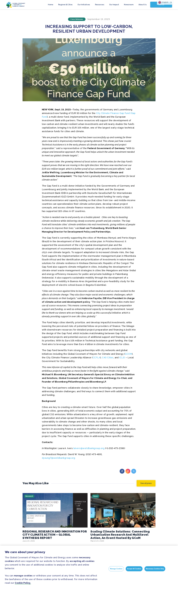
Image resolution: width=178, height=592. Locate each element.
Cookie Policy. (23, 583)
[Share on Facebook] (122, 471)
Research (29, 496)
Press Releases (76, 19)
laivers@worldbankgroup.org (89, 448)
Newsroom (128, 5)
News (95, 496)
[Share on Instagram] (127, 471)
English (165, 2)
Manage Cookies (116, 569)
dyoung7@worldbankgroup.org (58, 458)
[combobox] (165, 2)
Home (50, 5)
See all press (146, 483)
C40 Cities (107, 357)
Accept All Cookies (134, 569)
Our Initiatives (83, 5)
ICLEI (122, 357)
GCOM (128, 354)
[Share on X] (133, 471)
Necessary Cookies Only (155, 569)
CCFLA (96, 357)
